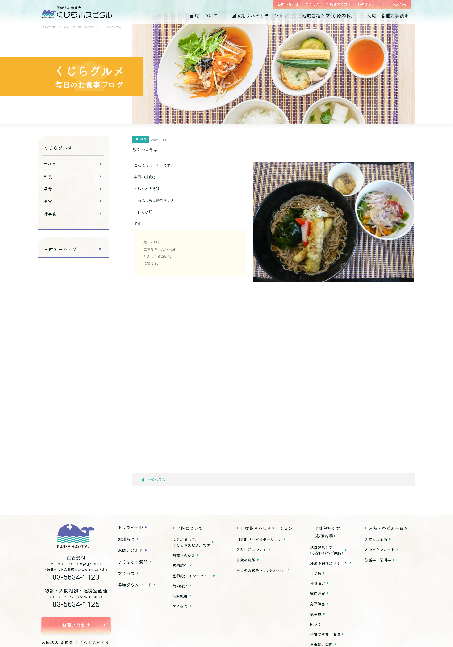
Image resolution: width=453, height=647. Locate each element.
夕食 (48, 201)
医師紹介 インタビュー (191, 576)
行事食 (50, 214)
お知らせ (126, 539)
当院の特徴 (245, 560)
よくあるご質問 (132, 562)
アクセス (312, 4)
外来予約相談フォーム (329, 563)
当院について (203, 15)
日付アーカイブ (60, 249)
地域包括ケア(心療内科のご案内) (326, 550)
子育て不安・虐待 (325, 634)
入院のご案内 (376, 539)
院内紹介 (180, 586)
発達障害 (317, 604)
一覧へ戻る (156, 480)
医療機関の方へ (338, 4)
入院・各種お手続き (387, 15)
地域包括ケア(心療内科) (327, 15)
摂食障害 (317, 583)
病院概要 (180, 596)
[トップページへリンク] (76, 536)
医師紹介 (180, 565)
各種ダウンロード (371, 4)
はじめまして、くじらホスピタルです (191, 542)
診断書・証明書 (378, 560)
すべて (50, 164)
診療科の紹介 (183, 555)
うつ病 (315, 573)
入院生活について (251, 549)
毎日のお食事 (260, 570)
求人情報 (399, 4)
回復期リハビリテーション (259, 15)
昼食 (48, 189)
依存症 (315, 614)
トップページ (130, 527)
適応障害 (317, 593)
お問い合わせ (288, 4)
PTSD (315, 624)
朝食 (48, 176)
